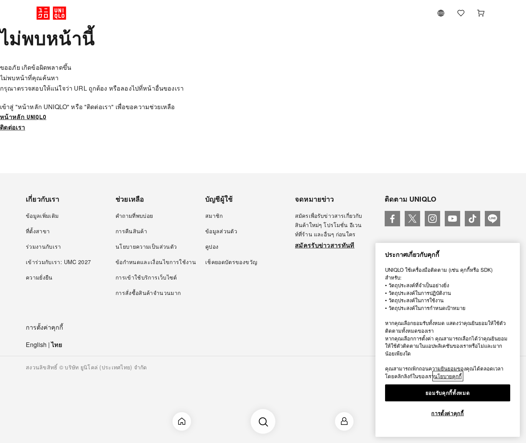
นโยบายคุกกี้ (448, 376)
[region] (447, 340)
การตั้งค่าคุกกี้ (44, 327)
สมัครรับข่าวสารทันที (325, 245)
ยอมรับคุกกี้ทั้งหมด (447, 392)
